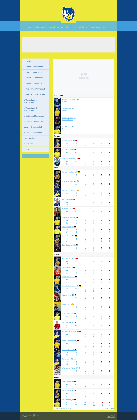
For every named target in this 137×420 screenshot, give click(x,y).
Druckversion (28, 415)
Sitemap (36, 415)
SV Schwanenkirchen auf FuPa (62, 408)
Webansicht (111, 417)
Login (113, 415)
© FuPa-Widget (109, 408)
